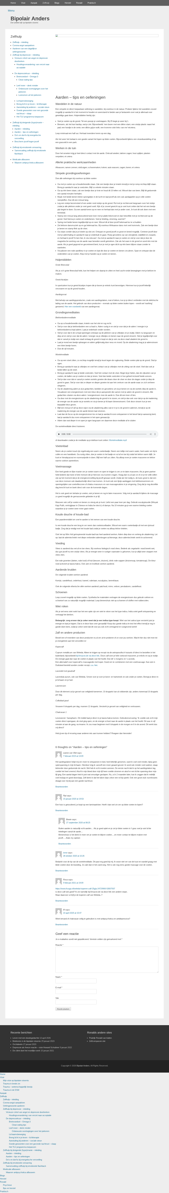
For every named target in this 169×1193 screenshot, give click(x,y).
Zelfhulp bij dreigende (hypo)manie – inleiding (22, 1150)
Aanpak (34, 3)
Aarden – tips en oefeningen (26, 132)
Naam (58, 977)
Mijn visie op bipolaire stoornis (16, 1080)
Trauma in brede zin (11, 1083)
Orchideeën (18, 1044)
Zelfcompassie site (97, 1041)
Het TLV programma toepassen (30, 117)
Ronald (79, 3)
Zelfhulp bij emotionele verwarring (27, 147)
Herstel (68, 3)
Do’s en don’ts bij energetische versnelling (24, 1160)
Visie (23, 3)
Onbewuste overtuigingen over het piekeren (30, 1131)
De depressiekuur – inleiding (27, 73)
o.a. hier (94, 665)
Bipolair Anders (30, 18)
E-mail (58, 987)
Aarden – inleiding (22, 129)
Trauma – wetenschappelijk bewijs (17, 1087)
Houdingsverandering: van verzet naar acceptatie (30, 1115)
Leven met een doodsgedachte (26, 1038)
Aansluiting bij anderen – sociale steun (33, 107)
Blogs (57, 3)
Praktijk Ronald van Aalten (100, 1038)
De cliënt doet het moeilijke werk (26, 1050)
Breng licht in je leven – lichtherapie (32, 104)
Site (57, 998)
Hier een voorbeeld (73, 306)
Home (13, 3)
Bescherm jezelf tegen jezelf (27, 141)
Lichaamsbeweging (25, 101)
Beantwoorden (61, 787)
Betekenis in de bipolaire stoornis (27, 1041)
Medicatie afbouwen (21, 159)
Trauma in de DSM (11, 1090)
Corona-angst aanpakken (23, 45)
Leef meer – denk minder (27, 85)
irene (65, 853)
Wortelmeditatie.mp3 (118, 440)
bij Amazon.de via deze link (87, 656)
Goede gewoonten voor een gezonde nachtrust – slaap (32, 1144)
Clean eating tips (25, 80)
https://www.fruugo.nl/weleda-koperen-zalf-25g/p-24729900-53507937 (85, 888)
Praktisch (92, 3)
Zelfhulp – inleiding (20, 42)
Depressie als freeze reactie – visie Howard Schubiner (36, 1047)
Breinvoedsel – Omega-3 (27, 76)
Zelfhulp (46, 3)
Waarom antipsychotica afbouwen (29, 162)
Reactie (59, 945)
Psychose (7, 1185)
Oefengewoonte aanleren (14, 1106)
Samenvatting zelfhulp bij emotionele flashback (26, 1166)
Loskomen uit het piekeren (29, 95)
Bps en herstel (9, 1188)
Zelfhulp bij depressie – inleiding (26, 55)
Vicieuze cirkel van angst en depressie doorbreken (27, 1112)
